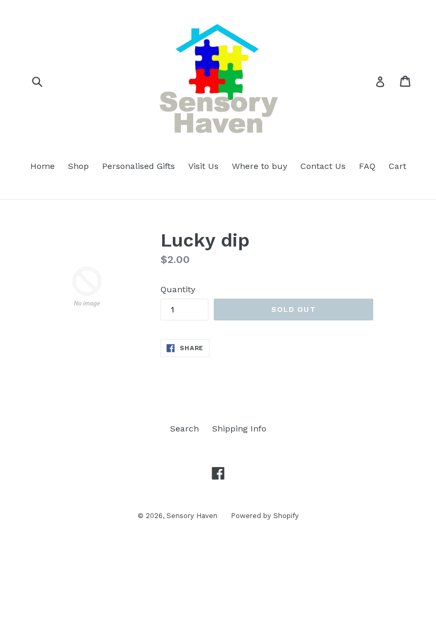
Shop (78, 166)
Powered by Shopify (265, 516)
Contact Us (323, 166)
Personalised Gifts (138, 166)
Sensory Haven (191, 516)
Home (42, 166)
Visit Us (203, 166)
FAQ (367, 166)
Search (184, 428)
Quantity (178, 289)
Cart (397, 166)
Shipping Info (239, 428)
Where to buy (259, 166)
